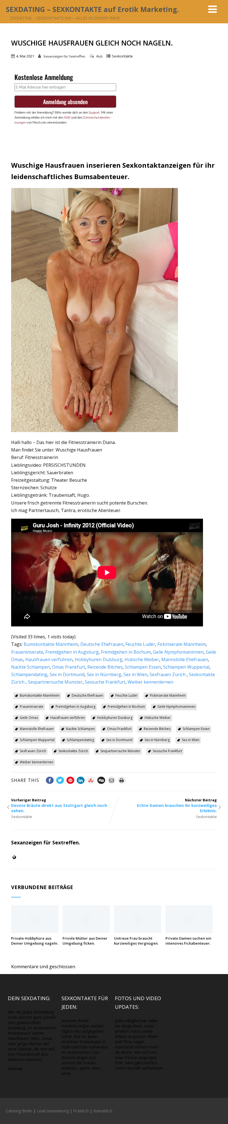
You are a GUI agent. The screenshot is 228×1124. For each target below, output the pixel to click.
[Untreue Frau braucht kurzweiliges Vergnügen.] (137, 931)
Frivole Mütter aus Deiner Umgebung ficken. (85, 941)
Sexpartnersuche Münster (55, 682)
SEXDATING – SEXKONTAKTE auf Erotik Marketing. (92, 9)
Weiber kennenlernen (150, 682)
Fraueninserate (27, 652)
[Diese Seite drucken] (122, 780)
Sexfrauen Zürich (168, 674)
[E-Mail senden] (111, 780)
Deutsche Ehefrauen (101, 644)
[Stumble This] (91, 780)
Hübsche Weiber (142, 659)
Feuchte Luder (140, 644)
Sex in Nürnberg (104, 674)
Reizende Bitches (105, 667)
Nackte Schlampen (30, 667)
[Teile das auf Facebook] (50, 780)
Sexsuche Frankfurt (105, 682)
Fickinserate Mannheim (181, 644)
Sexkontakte (122, 56)
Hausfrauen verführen (49, 659)
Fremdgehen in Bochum (126, 652)
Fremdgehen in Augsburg (72, 652)
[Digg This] (101, 780)
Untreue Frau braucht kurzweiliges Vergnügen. (136, 941)
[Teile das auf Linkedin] (81, 780)
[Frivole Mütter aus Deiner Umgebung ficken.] (86, 931)
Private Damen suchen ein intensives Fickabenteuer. (188, 941)
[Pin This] (70, 780)
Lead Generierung (53, 1110)
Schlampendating (29, 674)
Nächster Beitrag (177, 805)
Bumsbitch (102, 1110)
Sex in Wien (135, 674)
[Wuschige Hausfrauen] (94, 430)
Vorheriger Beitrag (59, 805)
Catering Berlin (19, 1110)
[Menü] (212, 9)
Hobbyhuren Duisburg (98, 659)
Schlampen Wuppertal (186, 667)
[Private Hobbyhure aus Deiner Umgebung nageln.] (34, 931)
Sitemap (15, 1068)
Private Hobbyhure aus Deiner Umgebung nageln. (34, 941)
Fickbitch (81, 1110)
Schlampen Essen (143, 667)
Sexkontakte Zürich (73, 751)
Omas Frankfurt (68, 667)
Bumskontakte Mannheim (51, 644)
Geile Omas (29, 717)
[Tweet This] (60, 780)
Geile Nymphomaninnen (178, 652)
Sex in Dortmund (67, 674)
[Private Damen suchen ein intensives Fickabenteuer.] (189, 931)
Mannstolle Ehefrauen (184, 659)
